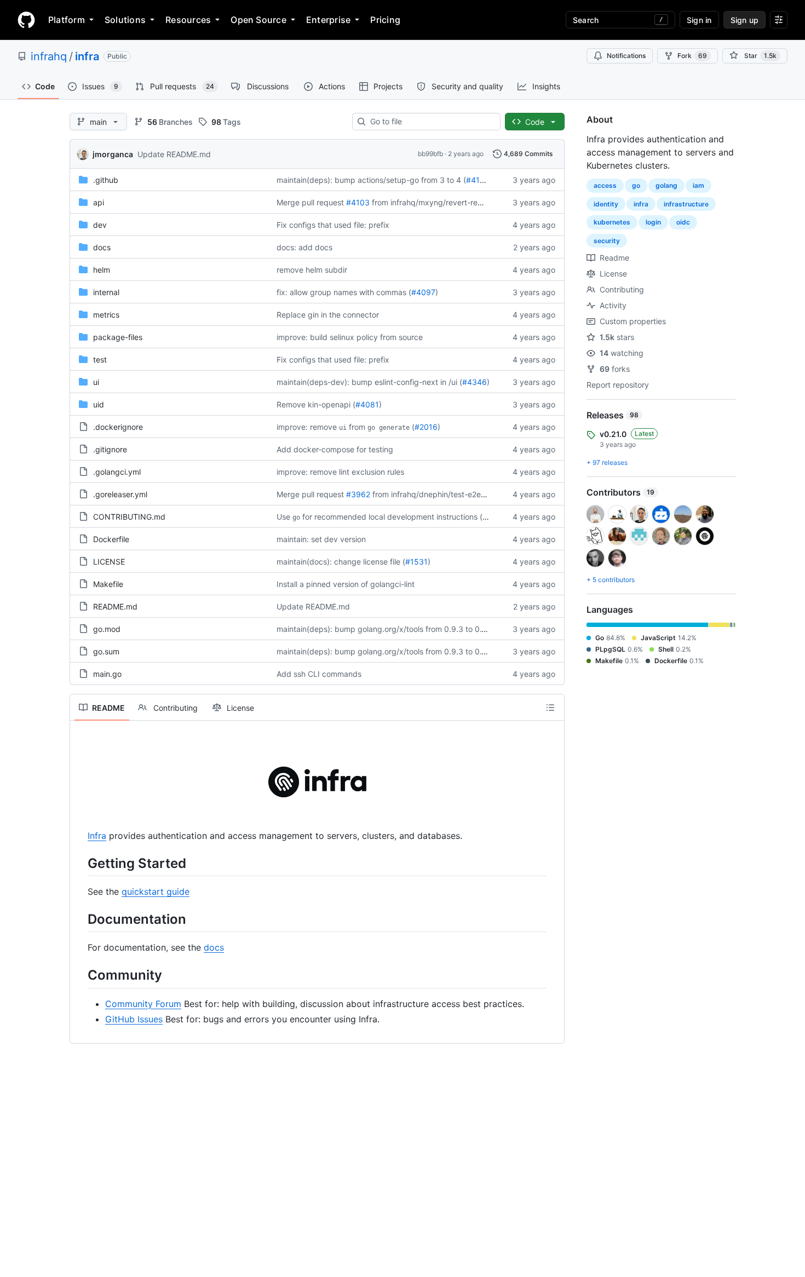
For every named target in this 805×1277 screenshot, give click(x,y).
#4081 (367, 404)
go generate (388, 428)
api (98, 202)
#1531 (416, 561)
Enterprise (328, 19)
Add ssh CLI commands (319, 673)
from (357, 427)
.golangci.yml (117, 471)
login (653, 222)
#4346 (474, 382)
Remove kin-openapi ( (316, 404)
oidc (683, 222)
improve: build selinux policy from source (350, 337)
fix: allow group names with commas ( (344, 292)
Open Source (258, 19)
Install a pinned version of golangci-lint (346, 584)
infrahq (49, 56)
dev (100, 224)
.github (105, 180)
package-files (117, 337)
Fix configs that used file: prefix (333, 224)
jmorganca (113, 154)
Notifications (626, 55)
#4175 (477, 180)
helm (101, 269)
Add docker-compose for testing (335, 449)
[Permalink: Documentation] (80, 919)
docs (102, 247)
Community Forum (143, 1003)
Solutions (125, 19)
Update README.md (174, 154)
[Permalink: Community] (80, 975)
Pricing (385, 19)
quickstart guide (155, 891)
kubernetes (612, 222)
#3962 (358, 494)
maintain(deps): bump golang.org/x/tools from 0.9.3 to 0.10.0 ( (389, 629)
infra (87, 56)
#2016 (426, 427)
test (100, 359)
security (607, 241)
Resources (188, 19)
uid (98, 404)
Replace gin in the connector (328, 314)
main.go (107, 673)
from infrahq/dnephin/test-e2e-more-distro (449, 494)
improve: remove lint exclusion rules (340, 471)
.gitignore (110, 449)
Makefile (108, 584)
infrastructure (686, 204)
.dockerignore (118, 427)
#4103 (358, 202)
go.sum (106, 651)
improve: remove (307, 427)
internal (106, 292)
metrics (106, 314)
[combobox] (430, 121)
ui (96, 382)
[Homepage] (26, 19)
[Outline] (550, 707)
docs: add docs (304, 247)
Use (283, 516)
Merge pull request (310, 202)
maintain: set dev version (321, 539)
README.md (115, 606)
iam (698, 185)
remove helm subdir (312, 269)
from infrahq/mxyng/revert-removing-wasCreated (461, 202)
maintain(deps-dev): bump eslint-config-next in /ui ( (369, 382)
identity (606, 204)
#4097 (423, 292)
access (605, 185)
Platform (66, 19)
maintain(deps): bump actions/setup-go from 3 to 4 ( (371, 180)
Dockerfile (111, 539)
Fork (692, 55)
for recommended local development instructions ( (392, 516)
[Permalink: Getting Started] (80, 863)
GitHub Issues (134, 1019)
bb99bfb (430, 153)
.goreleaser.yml (120, 494)
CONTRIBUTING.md (129, 516)
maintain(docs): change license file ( (341, 561)
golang (666, 185)
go (296, 517)
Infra (97, 835)
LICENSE (109, 561)
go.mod (106, 629)
